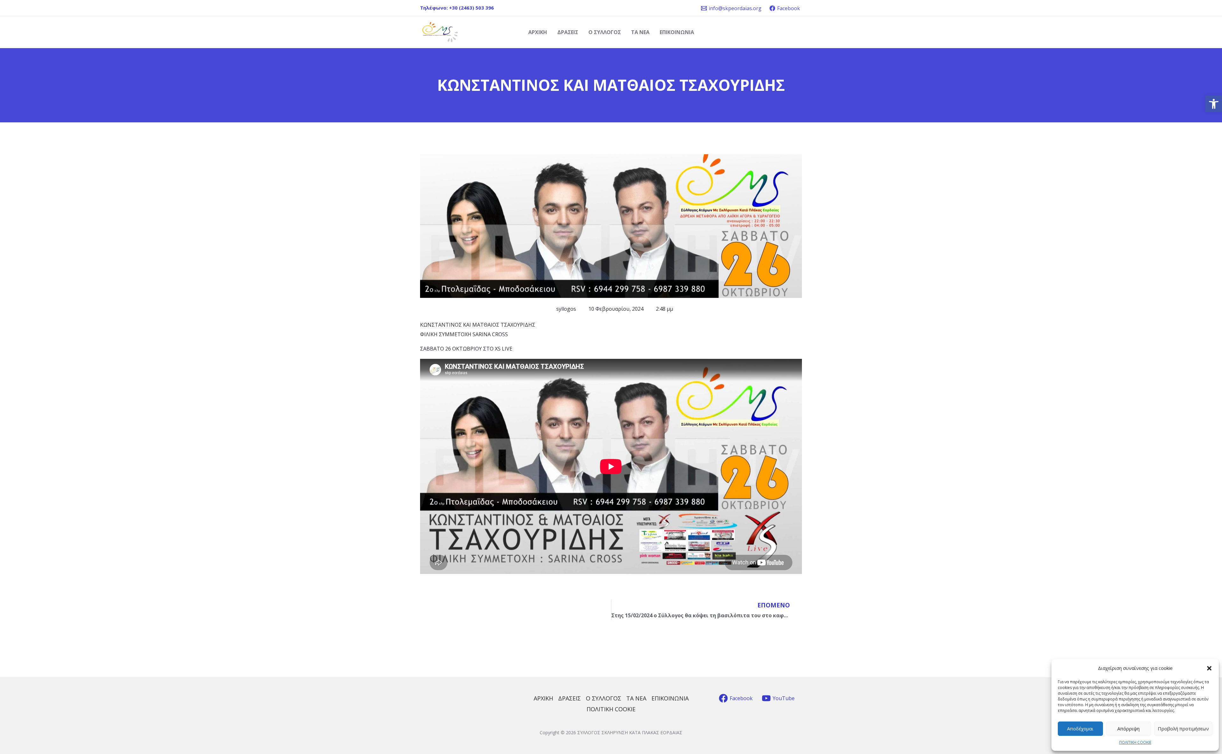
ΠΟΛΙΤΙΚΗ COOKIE (1135, 742)
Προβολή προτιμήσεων (1183, 728)
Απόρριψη (1128, 728)
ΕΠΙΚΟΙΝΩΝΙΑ (677, 32)
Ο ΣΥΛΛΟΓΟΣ (604, 32)
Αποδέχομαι (1080, 728)
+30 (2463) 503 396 (471, 7)
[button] (1213, 104)
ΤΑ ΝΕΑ (640, 32)
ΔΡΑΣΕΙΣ (567, 32)
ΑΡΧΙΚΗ (537, 32)
